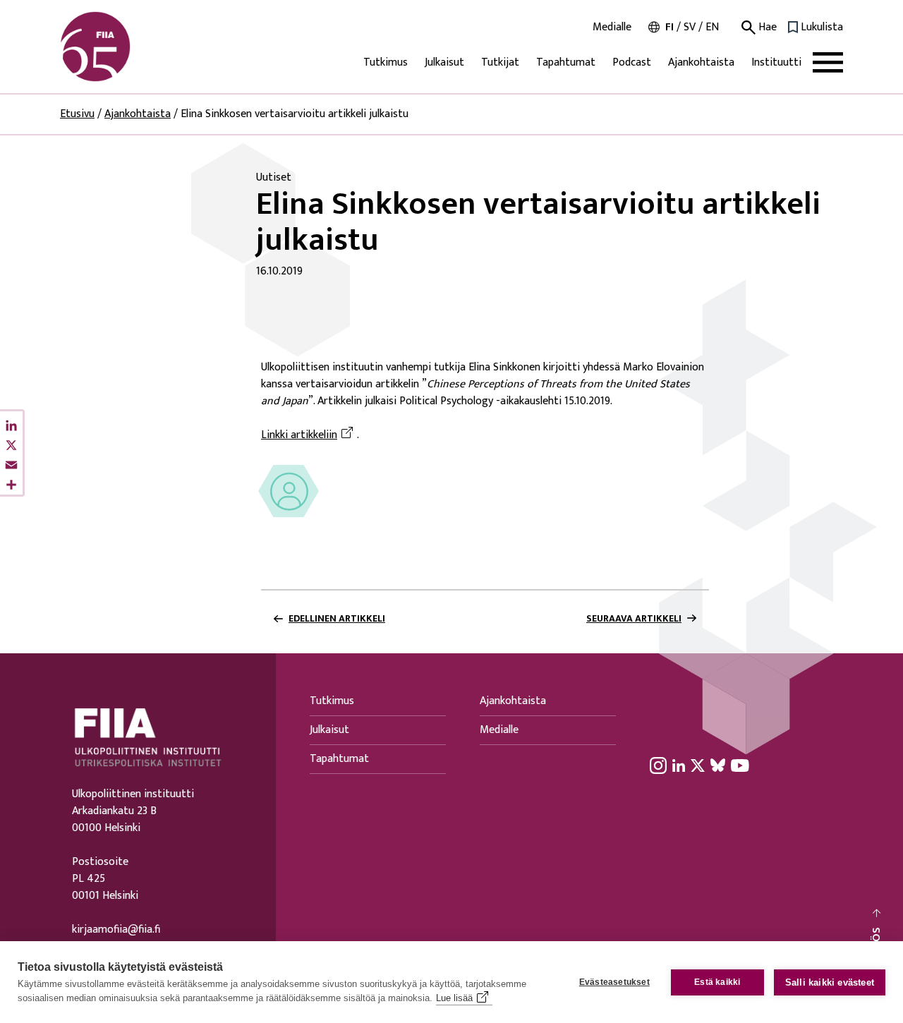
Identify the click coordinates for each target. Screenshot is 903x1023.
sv (690, 27)
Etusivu (77, 113)
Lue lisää (454, 998)
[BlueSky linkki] (717, 764)
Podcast (631, 62)
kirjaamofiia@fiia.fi (116, 929)
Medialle (612, 27)
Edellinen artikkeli (337, 618)
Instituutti (776, 62)
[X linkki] (698, 764)
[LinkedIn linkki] (678, 764)
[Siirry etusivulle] (127, 46)
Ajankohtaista (701, 62)
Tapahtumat (565, 62)
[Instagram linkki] (658, 764)
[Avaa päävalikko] (828, 62)
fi (669, 27)
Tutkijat (500, 62)
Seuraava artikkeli (633, 618)
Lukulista (822, 27)
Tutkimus (385, 62)
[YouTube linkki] (740, 764)
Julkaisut (444, 62)
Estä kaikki (717, 982)
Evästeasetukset (614, 982)
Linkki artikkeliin (309, 435)
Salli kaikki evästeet (829, 982)
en (712, 27)
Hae (766, 27)
